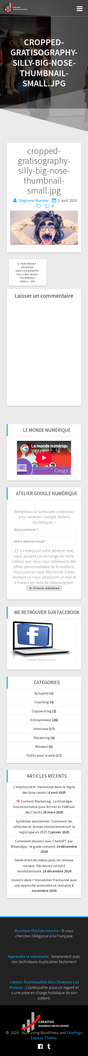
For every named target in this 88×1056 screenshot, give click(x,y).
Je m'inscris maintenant (44, 588)
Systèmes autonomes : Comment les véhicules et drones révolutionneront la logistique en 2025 (44, 826)
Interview (40, 728)
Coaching (42, 702)
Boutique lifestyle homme (37, 930)
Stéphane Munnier (34, 200)
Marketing (42, 737)
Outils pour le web (40, 755)
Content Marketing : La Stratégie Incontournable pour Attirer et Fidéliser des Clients (44, 807)
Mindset (41, 746)
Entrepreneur (40, 720)
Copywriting (41, 711)
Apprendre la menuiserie (28, 956)
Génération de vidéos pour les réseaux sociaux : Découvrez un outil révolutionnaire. (44, 865)
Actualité (42, 693)
